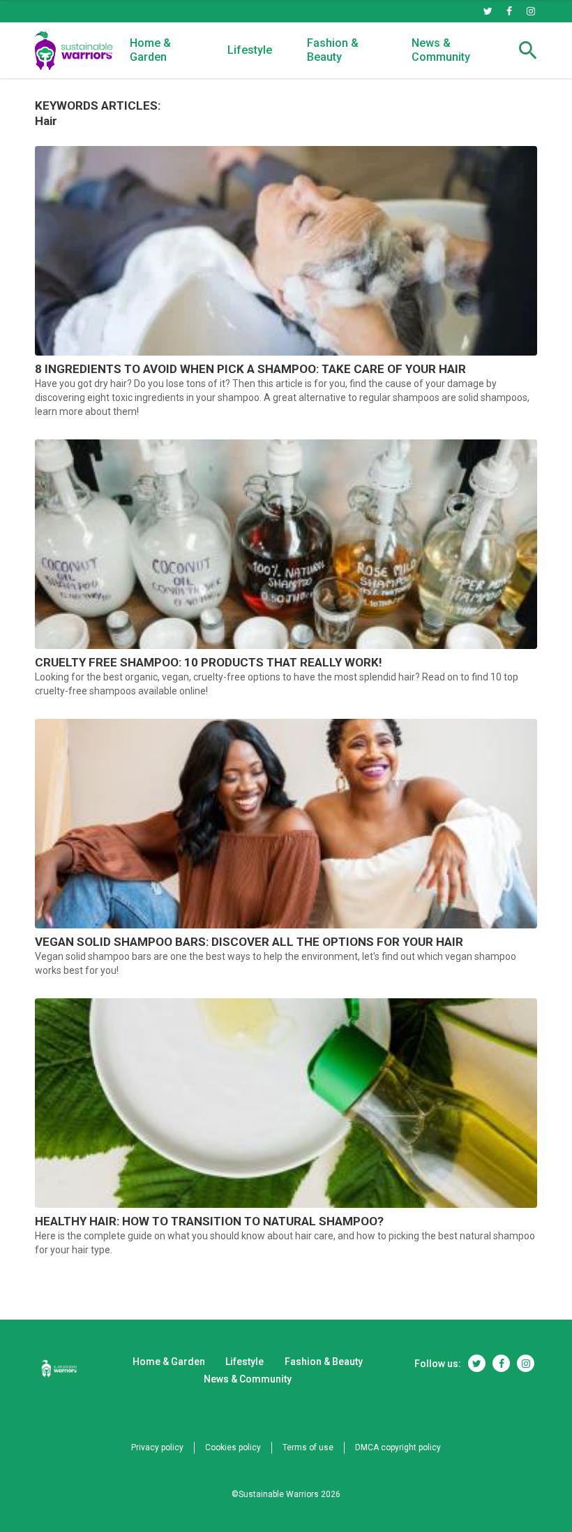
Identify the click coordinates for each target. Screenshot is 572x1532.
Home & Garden (150, 50)
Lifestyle (249, 50)
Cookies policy (233, 1447)
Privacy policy (157, 1447)
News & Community (441, 50)
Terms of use (308, 1447)
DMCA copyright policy (398, 1447)
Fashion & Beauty (333, 50)
